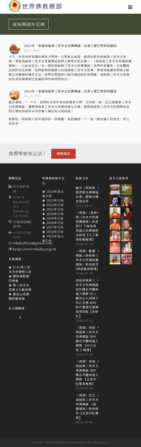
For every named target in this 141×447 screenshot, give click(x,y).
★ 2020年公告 (53, 213)
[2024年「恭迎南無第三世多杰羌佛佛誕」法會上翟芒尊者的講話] (15, 95)
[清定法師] (115, 224)
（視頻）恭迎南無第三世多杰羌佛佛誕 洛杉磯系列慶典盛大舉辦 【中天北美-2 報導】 (87, 338)
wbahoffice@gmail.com (32, 243)
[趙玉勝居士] (115, 189)
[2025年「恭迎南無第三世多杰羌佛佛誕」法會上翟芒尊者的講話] (15, 49)
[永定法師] (115, 201)
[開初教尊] (126, 212)
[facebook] (20, 317)
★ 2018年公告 (53, 222)
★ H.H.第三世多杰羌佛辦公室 (20, 269)
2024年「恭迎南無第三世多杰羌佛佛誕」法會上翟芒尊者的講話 (70, 91)
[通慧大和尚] (126, 224)
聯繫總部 (63, 153)
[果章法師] (115, 247)
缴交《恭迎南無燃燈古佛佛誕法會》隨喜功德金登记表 (87, 194)
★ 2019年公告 (53, 218)
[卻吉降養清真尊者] (126, 247)
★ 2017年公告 (53, 227)
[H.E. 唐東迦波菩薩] (126, 259)
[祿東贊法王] (126, 201)
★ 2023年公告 (53, 200)
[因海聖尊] (115, 259)
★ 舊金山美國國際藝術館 (19, 296)
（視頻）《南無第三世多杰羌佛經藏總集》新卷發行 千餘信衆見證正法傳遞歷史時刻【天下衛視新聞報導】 (87, 226)
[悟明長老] (115, 212)
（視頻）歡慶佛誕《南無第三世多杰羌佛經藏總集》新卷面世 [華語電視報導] (87, 260)
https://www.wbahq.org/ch (34, 249)
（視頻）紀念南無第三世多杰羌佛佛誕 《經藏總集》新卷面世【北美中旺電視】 (87, 406)
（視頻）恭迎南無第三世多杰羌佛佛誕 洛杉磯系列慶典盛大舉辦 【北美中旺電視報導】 (87, 372)
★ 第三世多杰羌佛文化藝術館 (20, 287)
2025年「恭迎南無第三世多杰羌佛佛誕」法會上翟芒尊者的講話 (70, 45)
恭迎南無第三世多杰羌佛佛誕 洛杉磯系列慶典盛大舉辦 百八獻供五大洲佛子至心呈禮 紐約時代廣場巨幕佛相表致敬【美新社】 (87, 298)
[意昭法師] (115, 236)
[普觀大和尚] (126, 236)
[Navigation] (130, 7)
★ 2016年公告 (53, 231)
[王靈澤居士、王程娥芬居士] (126, 189)
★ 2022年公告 (53, 205)
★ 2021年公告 (53, 209)
